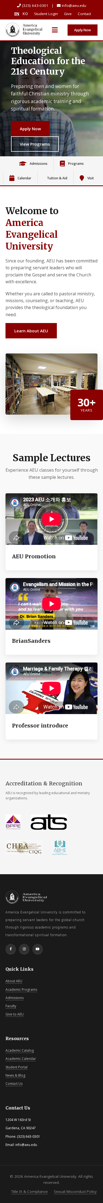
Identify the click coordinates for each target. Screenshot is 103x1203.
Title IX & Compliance (29, 1191)
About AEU (13, 981)
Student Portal (16, 1067)
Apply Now (82, 30)
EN (16, 13)
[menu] (55, 30)
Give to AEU (14, 1014)
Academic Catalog (19, 1050)
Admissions (14, 997)
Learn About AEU (31, 330)
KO (25, 13)
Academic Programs (21, 989)
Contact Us (14, 1083)
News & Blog (15, 1075)
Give (68, 13)
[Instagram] (24, 949)
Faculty (10, 1006)
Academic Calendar (20, 1058)
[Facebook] (10, 949)
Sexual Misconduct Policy (75, 1191)
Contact (84, 13)
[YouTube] (37, 949)
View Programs (35, 144)
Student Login (46, 13)
